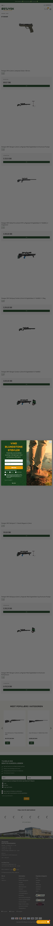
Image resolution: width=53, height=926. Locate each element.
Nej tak (14, 483)
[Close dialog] (50, 442)
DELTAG (13, 467)
